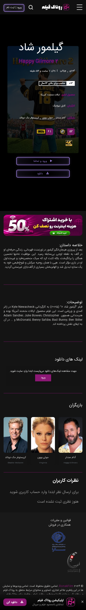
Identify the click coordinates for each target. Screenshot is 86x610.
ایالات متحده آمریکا (50, 95)
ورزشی (63, 71)
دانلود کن (12, 602)
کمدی (72, 71)
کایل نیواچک (59, 106)
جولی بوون (47, 118)
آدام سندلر (60, 118)
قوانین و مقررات (61, 520)
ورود (43, 378)
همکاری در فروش (59, 525)
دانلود (40, 174)
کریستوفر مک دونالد (29, 118)
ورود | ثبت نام (14, 8)
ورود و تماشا (40, 161)
